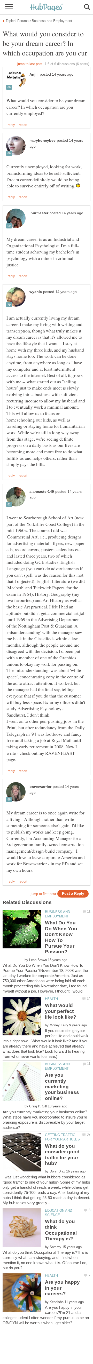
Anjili (33, 74)
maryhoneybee (42, 140)
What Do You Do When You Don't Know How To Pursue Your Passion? (61, 937)
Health (51, 999)
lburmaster (38, 213)
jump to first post (43, 894)
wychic (35, 292)
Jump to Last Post (29, 64)
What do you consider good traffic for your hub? (62, 1154)
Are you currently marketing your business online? (62, 1086)
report (23, 124)
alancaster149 (41, 492)
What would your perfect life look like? (60, 1011)
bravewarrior (40, 787)
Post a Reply (73, 893)
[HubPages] (46, 7)
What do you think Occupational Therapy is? (61, 1230)
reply (11, 124)
